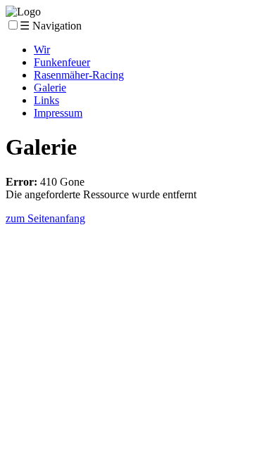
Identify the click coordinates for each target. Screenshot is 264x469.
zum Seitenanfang (45, 218)
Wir (42, 50)
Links (46, 100)
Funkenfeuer (62, 62)
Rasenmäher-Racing (79, 75)
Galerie (50, 88)
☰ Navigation (51, 26)
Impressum (58, 113)
